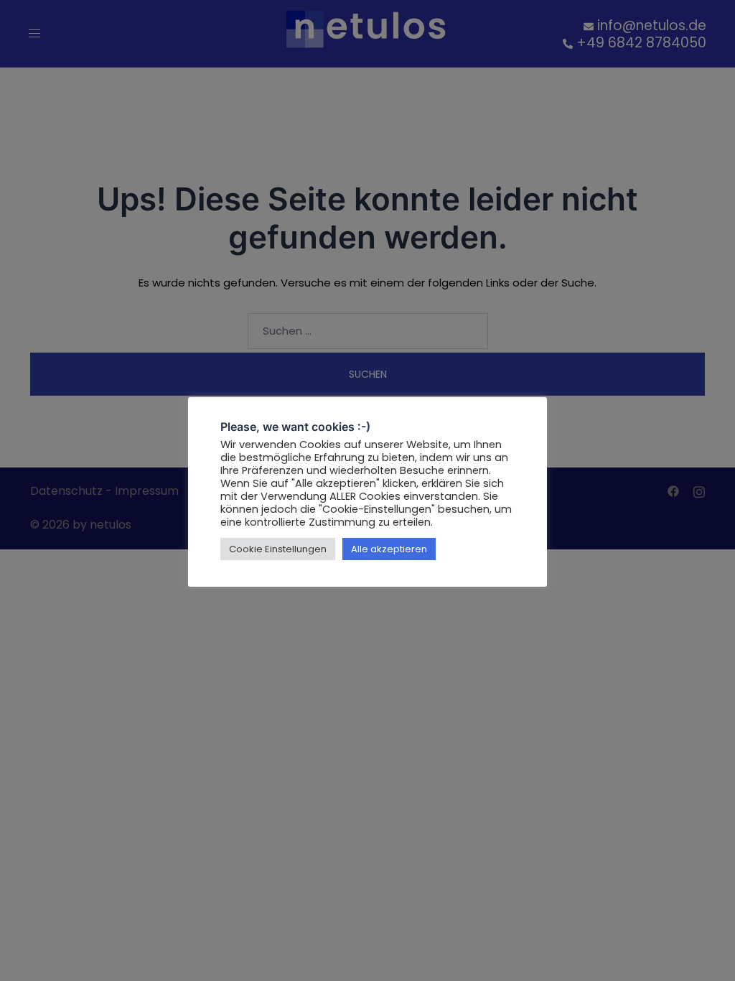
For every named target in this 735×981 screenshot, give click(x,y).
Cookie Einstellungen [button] (278, 549)
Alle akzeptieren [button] (389, 549)
